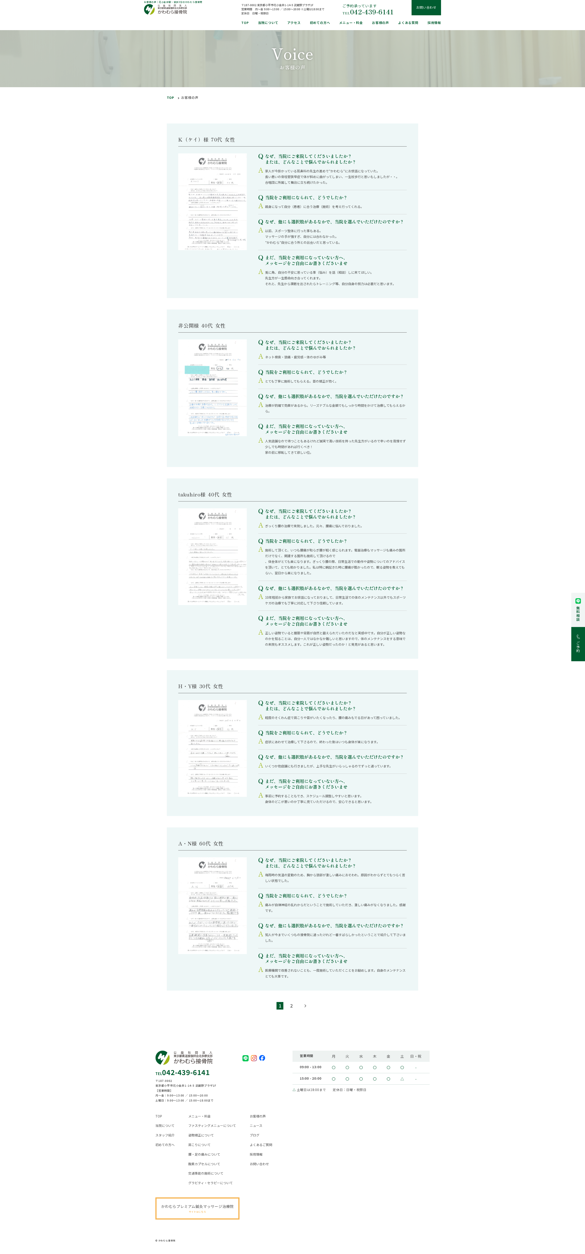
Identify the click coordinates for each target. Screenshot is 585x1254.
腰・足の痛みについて (204, 1154)
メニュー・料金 (351, 22)
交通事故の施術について (205, 1173)
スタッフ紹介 (165, 1135)
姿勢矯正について (201, 1135)
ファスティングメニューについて (212, 1126)
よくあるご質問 (261, 1145)
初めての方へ (320, 22)
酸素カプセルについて (204, 1164)
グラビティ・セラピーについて (210, 1183)
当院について (268, 22)
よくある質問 (408, 22)
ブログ (254, 1135)
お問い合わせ (259, 1164)
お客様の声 (380, 22)
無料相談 (578, 614)
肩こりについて (199, 1145)
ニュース (256, 1126)
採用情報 (434, 22)
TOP (245, 22)
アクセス (293, 22)
